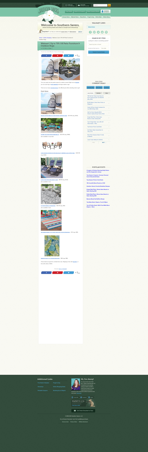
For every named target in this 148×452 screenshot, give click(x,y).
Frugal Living (90, 17)
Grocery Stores (66, 17)
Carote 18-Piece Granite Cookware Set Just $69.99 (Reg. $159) (96, 108)
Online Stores (106, 17)
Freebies (106, 87)
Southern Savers (49, 15)
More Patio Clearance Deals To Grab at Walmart (95, 135)
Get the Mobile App (70, 5)
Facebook (85, 397)
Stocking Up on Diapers (59, 390)
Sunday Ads (90, 87)
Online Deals (99, 17)
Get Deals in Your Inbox (84, 5)
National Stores (75, 17)
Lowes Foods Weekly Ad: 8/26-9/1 (95, 139)
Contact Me (76, 397)
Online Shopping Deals (59, 386)
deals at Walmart (63, 268)
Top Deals (69, 11)
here (63, 51)
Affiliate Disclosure (83, 421)
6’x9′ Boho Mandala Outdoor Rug (48, 205)
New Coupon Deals (93, 11)
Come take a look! (76, 405)
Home (40, 37)
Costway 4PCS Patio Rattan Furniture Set (50, 134)
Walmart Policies (91, 26)
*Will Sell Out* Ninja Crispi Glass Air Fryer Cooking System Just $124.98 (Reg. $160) (95, 97)
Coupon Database (106, 11)
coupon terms (64, 31)
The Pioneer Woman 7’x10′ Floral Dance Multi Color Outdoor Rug (55, 232)
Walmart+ (75, 261)
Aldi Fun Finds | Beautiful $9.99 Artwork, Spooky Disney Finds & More (96, 113)
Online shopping (47, 37)
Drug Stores (83, 17)
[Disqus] (61, 321)
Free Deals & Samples (43, 382)
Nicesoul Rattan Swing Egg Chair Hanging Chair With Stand (54, 115)
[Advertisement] (61, 291)
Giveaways (40, 386)
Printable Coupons (43, 390)
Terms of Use (65, 421)
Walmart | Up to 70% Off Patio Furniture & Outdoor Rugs (60, 44)
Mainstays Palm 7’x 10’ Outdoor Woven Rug (50, 258)
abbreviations (73, 31)
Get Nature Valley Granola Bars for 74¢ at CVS (95, 130)
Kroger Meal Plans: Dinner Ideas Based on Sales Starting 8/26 (94, 117)
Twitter (91, 397)
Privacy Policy (73, 421)
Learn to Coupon (80, 11)
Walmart (77, 82)
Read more (79, 393)
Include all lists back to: (94, 48)
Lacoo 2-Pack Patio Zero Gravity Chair (49, 179)
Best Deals (99, 87)
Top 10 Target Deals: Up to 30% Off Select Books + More (95, 122)
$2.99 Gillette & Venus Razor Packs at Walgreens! (96, 103)
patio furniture (54, 84)
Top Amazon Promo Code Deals (94, 126)
